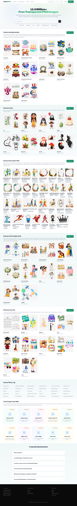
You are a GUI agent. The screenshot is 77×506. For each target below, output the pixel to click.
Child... (62, 195)
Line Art (4, 151)
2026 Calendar (6, 332)
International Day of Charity (26, 57)
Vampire (4, 391)
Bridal (40, 281)
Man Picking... (42, 195)
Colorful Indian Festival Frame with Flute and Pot (68, 179)
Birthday (23, 332)
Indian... (5, 196)
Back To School (24, 353)
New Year (5, 374)
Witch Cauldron (30, 388)
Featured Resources (7, 493)
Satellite (23, 302)
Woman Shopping (24, 281)
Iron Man (34, 228)
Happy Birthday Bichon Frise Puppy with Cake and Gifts (69, 210)
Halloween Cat (6, 386)
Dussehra (17, 393)
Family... (24, 211)
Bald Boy (27, 228)
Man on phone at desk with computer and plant (16, 179)
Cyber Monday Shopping (68, 396)
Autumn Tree (22, 25)
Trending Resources (7, 490)
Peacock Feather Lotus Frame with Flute (35, 194)
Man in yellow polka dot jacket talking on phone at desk (26, 179)
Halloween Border (30, 386)
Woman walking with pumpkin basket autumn (6, 210)
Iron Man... (15, 228)
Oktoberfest (5, 79)
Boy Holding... (63, 196)
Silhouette (59, 151)
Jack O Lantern (66, 386)
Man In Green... (6, 181)
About (53, 490)
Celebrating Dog (60, 212)
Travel (22, 374)
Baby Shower (59, 353)
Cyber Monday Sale (55, 396)
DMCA (53, 491)
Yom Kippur (5, 57)
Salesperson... (6, 180)
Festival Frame (68, 181)
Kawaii (58, 130)
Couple (56, 195)
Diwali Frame (42, 181)
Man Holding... (42, 196)
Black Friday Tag (42, 396)
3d (3, 130)
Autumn (32, 1)
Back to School (21, 1)
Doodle (40, 151)
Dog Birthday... (68, 211)
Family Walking (30, 211)
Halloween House (42, 386)
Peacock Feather (59, 182)
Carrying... (41, 211)
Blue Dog (5, 228)
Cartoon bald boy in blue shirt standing (28, 225)
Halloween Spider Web (19, 386)
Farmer (17, 211)
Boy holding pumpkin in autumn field (62, 194)
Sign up (70, 1)
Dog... (59, 211)
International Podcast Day (26, 79)
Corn (33, 25)
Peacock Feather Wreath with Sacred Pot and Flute (26, 194)
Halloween (15, 1)
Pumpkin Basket (18, 388)
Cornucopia (29, 391)
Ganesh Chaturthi (54, 25)
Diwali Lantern (66, 393)
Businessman (35, 181)
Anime (40, 130)
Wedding (41, 332)
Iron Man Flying (15, 226)
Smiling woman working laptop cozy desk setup (52, 210)
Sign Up (29, 491)
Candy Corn (17, 391)
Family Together (24, 259)
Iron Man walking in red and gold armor (45, 225)
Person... (69, 195)
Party (58, 332)
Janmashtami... (61, 180)
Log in (65, 1)
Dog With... (6, 226)
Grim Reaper (65, 388)
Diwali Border (5, 396)
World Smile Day (42, 57)
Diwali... (41, 180)
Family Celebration (42, 259)
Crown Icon (65, 226)
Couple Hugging (60, 259)
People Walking (41, 212)
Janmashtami (41, 79)
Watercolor (23, 151)
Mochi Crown (59, 226)
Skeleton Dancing (42, 388)
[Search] (61, 1)
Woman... (5, 211)
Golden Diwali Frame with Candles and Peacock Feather (52, 179)
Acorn (40, 391)
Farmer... (12, 211)
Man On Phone (15, 181)
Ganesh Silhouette (66, 391)
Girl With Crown (51, 229)
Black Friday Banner (31, 396)
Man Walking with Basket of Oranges (70, 194)
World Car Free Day (60, 57)
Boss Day (41, 393)
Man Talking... (24, 181)
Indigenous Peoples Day (32, 393)
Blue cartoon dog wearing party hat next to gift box (6, 225)
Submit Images (30, 493)
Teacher (27, 1)
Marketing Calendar (7, 495)
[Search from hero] (59, 21)
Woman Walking (5, 213)
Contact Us (54, 495)
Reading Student (6, 302)
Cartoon (23, 130)
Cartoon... (27, 226)
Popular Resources (6, 491)
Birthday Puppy (69, 212)
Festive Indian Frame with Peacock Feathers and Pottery (7, 194)
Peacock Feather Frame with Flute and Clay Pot (17, 194)
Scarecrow (28, 25)
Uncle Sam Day (24, 100)
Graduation (5, 353)
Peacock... (15, 196)
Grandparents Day (45, 25)
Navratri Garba (6, 393)
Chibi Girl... (52, 226)
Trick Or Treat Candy (55, 386)
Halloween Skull (54, 388)
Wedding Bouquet (6, 281)
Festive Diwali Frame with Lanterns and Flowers (43, 179)
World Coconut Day (60, 79)
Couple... (51, 195)
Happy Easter (59, 281)
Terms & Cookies (55, 493)
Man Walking (70, 196)
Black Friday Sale (18, 396)
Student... (51, 211)
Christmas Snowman (7, 259)
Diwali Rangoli (53, 393)
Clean (7, 1)
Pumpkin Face (5, 388)
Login (29, 490)
